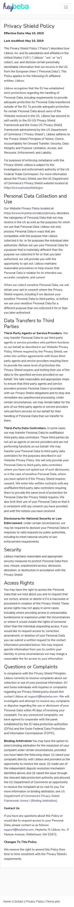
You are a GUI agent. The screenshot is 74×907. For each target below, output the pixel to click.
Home (7, 901)
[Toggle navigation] (66, 7)
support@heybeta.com (43, 696)
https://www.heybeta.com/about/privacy (29, 213)
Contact (18, 901)
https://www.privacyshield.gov (23, 188)
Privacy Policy (35, 901)
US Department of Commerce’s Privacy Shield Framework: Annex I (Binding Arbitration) (34, 796)
